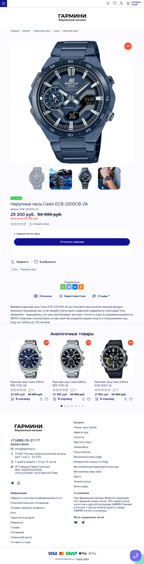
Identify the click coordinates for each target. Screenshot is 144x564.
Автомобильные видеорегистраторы (96, 466)
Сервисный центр (21, 537)
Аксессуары (81, 486)
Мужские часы (28, 269)
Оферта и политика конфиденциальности (36, 498)
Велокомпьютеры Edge (88, 457)
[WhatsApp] (63, 286)
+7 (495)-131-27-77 (25, 440)
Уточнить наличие (72, 241)
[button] (61, 406)
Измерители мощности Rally (91, 461)
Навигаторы (81, 432)
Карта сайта (83, 559)
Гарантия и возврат (23, 517)
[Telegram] (69, 286)
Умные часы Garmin (85, 427)
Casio (15, 269)
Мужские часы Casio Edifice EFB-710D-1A (69, 383)
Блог (13, 512)
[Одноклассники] (81, 286)
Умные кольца (82, 481)
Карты (77, 476)
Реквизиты (17, 522)
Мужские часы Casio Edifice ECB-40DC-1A (111, 383)
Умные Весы (81, 447)
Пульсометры (82, 452)
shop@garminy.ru (25, 448)
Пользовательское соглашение (30, 502)
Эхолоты (79, 437)
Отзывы (15, 527)
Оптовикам (17, 532)
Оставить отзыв (20, 542)
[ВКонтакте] (75, 286)
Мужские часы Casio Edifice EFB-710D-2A (27, 383)
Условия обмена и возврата (27, 507)
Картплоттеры (82, 442)
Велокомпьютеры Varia (88, 471)
